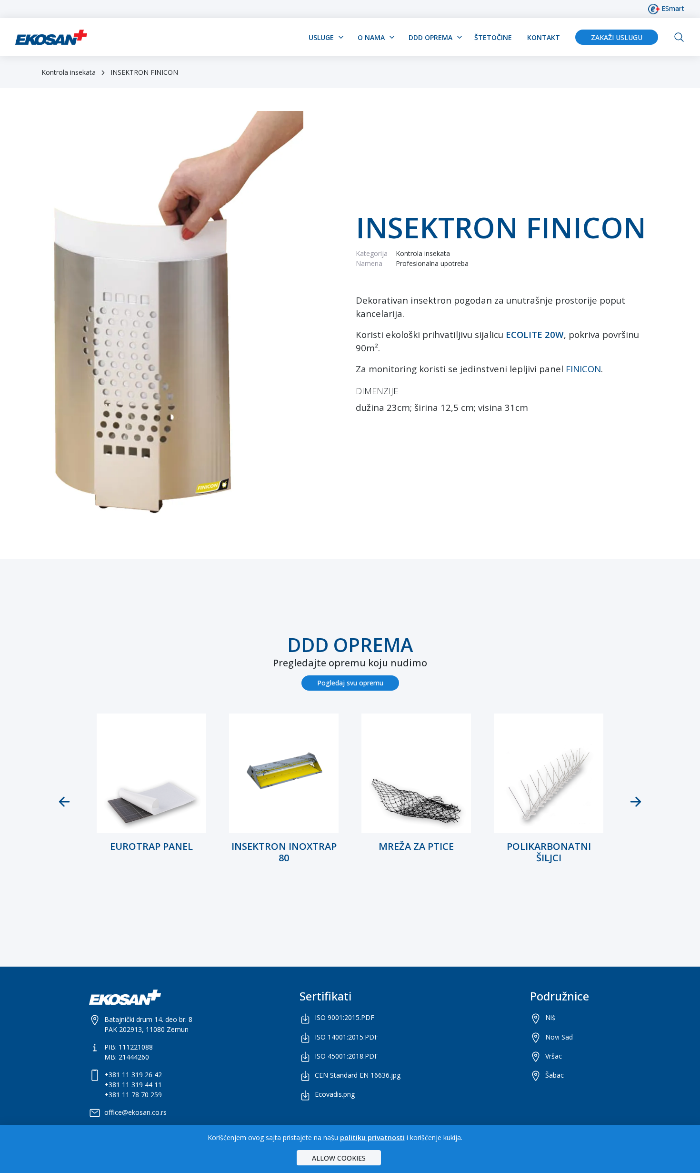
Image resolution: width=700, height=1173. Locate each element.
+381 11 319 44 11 (133, 1084)
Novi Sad (559, 1036)
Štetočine (493, 37)
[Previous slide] (64, 801)
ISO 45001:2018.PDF (346, 1056)
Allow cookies (339, 1158)
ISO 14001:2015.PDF (346, 1036)
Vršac (553, 1056)
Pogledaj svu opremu (350, 682)
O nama (371, 37)
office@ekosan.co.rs (135, 1112)
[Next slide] (635, 801)
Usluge (321, 37)
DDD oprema (430, 37)
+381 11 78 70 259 (133, 1094)
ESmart (672, 8)
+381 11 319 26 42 (133, 1074)
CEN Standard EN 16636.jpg (357, 1075)
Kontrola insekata (68, 72)
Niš (550, 1017)
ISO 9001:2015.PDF (344, 1017)
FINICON (583, 369)
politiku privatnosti (372, 1137)
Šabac (554, 1075)
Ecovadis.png (335, 1094)
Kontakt (543, 37)
